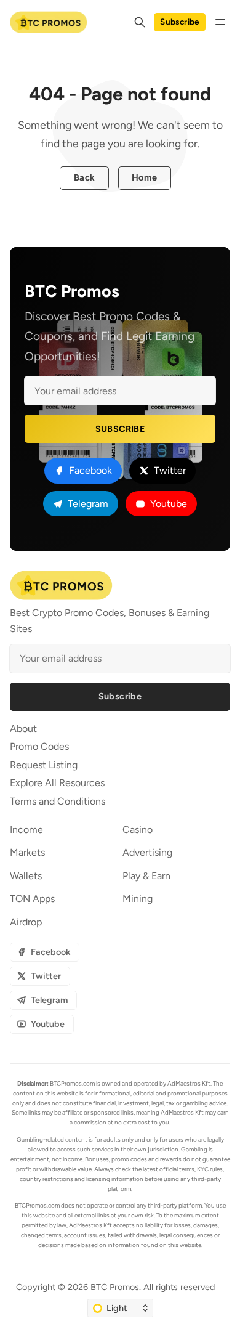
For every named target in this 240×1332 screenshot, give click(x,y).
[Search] (140, 22)
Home (145, 177)
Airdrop (26, 922)
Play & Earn (146, 876)
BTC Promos (114, 1287)
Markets (27, 852)
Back (84, 177)
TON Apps (32, 898)
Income (26, 829)
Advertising (147, 852)
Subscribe (179, 21)
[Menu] (220, 22)
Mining (137, 898)
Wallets (26, 876)
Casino (137, 829)
